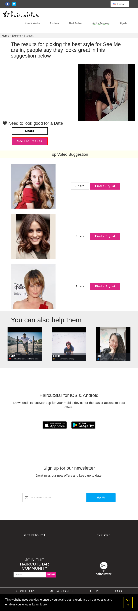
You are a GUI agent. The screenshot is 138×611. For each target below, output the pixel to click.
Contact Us (25, 591)
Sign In (123, 23)
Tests (94, 591)
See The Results (29, 141)
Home (5, 35)
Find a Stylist (105, 186)
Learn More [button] (39, 604)
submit (51, 574)
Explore (54, 23)
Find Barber (75, 23)
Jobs (118, 591)
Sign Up (101, 497)
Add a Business (100, 23)
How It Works (32, 23)
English (120, 4)
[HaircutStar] (103, 568)
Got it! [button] (128, 602)
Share (29, 130)
